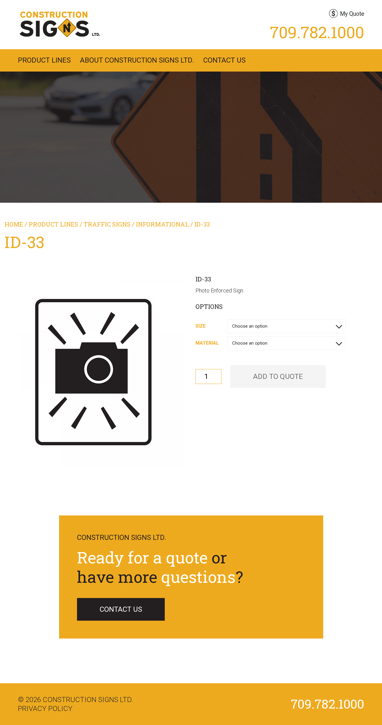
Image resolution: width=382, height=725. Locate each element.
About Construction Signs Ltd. (137, 60)
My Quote (352, 13)
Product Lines (44, 60)
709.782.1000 (317, 32)
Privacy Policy (45, 708)
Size (200, 326)
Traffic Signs (107, 224)
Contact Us (224, 60)
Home (13, 224)
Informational (162, 224)
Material (207, 343)
